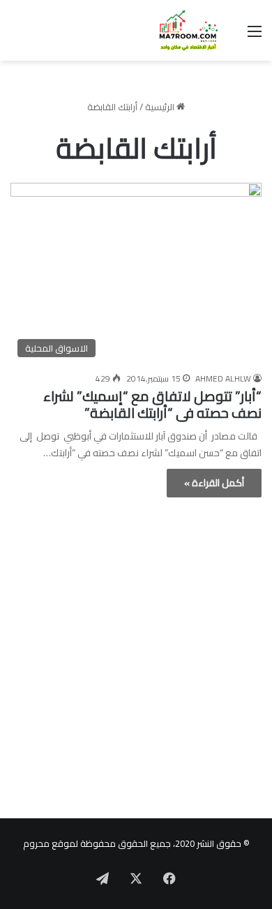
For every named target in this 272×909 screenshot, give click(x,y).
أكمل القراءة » (214, 483)
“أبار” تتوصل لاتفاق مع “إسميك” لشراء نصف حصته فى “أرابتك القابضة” (152, 404)
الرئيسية (160, 106)
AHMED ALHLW (223, 378)
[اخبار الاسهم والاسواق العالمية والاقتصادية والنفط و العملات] (181, 30)
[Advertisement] (136, 661)
